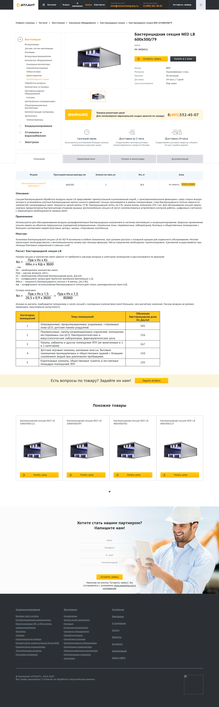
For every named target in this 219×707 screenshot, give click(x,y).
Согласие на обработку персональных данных (68, 679)
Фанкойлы (21, 631)
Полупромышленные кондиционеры (33, 620)
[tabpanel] (39, 451)
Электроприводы (34, 120)
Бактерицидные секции (112, 23)
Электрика (32, 142)
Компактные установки (37, 87)
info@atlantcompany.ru (125, 5)
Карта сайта (118, 657)
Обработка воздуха (35, 83)
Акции (88, 5)
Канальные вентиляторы (38, 64)
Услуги (66, 5)
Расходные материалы (27, 654)
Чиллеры (20, 635)
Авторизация (119, 650)
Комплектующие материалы (39, 112)
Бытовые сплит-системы (27, 616)
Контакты (99, 5)
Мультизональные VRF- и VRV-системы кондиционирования (34, 626)
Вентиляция (58, 23)
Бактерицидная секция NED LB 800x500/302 (131, 422)
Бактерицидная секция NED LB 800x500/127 (177, 422)
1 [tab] (109, 491)
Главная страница (25, 23)
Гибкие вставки (33, 71)
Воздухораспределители (38, 56)
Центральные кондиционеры (40, 101)
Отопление (118, 609)
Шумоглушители (34, 75)
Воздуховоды (32, 44)
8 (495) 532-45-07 (152, 5)
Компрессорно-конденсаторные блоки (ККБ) (37, 643)
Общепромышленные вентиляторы (36, 106)
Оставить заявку (182, 4)
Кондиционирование (38, 126)
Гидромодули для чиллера (28, 639)
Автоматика (31, 116)
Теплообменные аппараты (29, 650)
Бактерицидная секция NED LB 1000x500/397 (84, 422)
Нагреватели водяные (37, 68)
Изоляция (30, 52)
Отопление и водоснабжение (35, 134)
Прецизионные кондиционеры (30, 647)
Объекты (117, 637)
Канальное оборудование (82, 23)
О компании (77, 4)
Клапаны (30, 97)
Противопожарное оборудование (34, 92)
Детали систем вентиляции (39, 48)
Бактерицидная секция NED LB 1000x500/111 (37, 422)
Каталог (43, 23)
